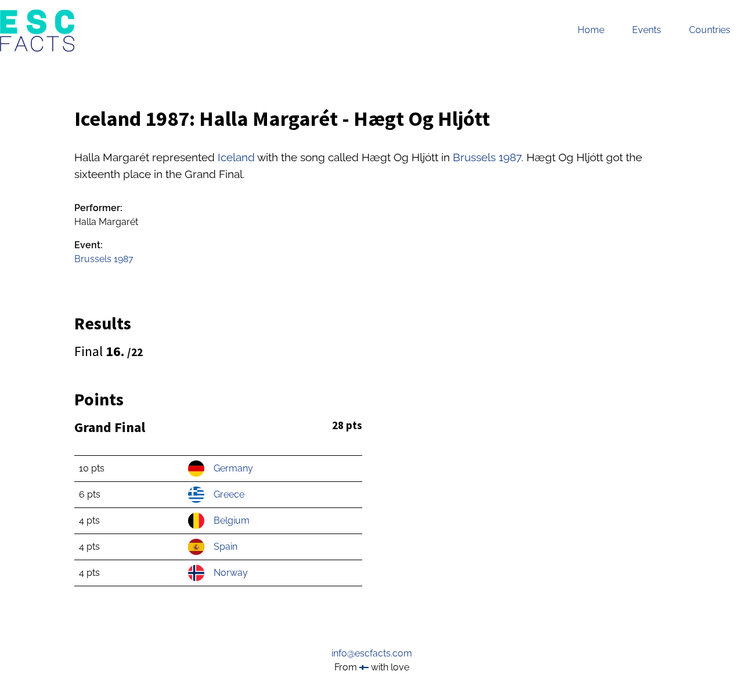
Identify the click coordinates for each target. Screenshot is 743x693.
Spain (225, 546)
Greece (229, 494)
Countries (709, 29)
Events (646, 29)
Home (591, 29)
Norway (231, 572)
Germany (233, 468)
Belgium (232, 520)
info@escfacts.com (371, 653)
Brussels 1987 (487, 157)
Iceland (236, 157)
